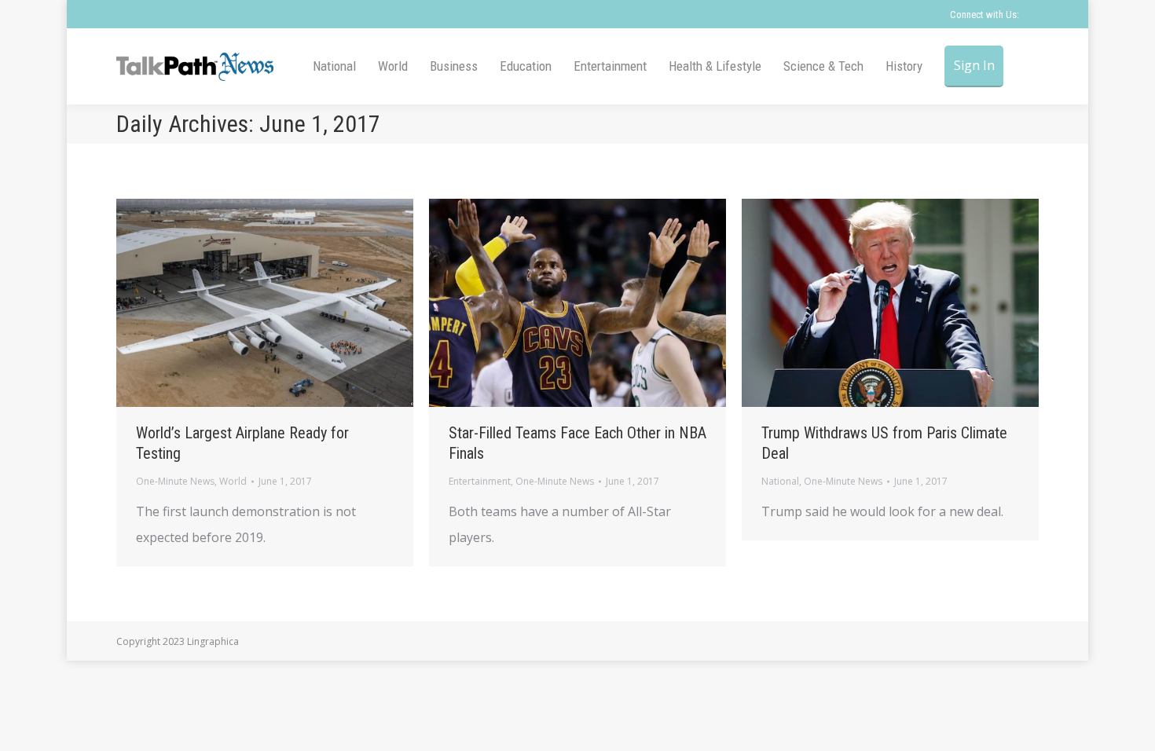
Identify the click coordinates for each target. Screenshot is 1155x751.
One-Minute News (175, 481)
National (780, 481)
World (233, 481)
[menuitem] (334, 66)
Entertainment (480, 481)
